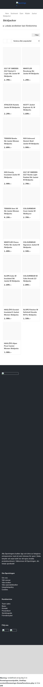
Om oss (5, 578)
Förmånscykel (7, 615)
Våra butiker (6, 582)
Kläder (27, 13)
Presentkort (6, 611)
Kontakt (5, 608)
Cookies (5, 589)
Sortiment (14, 13)
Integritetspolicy (8, 587)
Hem (7, 13)
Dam (21, 13)
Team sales (6, 604)
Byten (4, 606)
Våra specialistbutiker (10, 585)
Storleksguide (7, 613)
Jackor (34, 13)
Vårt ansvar (6, 580)
